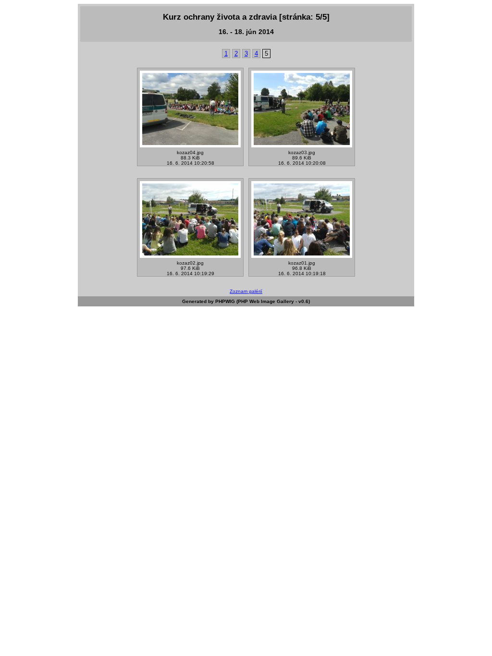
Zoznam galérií (246, 291)
